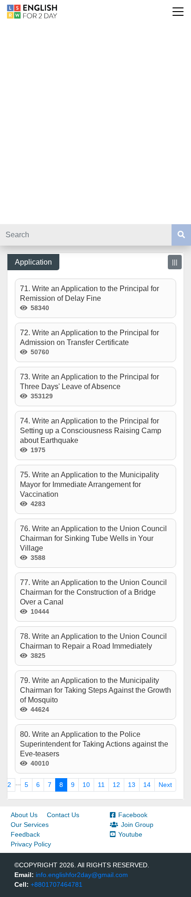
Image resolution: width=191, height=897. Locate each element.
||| (175, 262)
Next (165, 784)
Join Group (137, 824)
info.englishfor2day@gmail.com (82, 874)
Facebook (132, 815)
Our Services (30, 824)
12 (116, 784)
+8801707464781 (57, 884)
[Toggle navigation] (178, 11)
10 (86, 784)
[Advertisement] (95, 123)
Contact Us (63, 815)
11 (101, 784)
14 (147, 784)
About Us (24, 815)
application (33, 262)
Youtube (130, 834)
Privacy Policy (31, 844)
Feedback (25, 834)
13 (131, 784)
